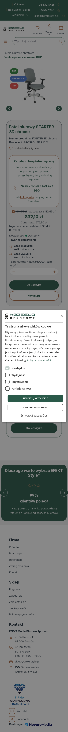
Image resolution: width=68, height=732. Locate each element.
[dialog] (34, 366)
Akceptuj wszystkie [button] (35, 398)
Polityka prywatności (39, 360)
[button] (34, 416)
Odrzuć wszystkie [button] (35, 407)
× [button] (61, 316)
